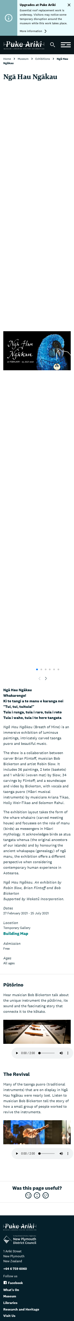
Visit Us (9, 1316)
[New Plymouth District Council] (19, 1240)
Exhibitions (43, 59)
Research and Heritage (21, 1309)
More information (31, 31)
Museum (23, 59)
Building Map (15, 933)
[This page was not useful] (46, 1195)
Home (7, 59)
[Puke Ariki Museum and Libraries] (25, 46)
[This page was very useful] (28, 1195)
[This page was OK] (37, 1195)
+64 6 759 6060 (15, 1269)
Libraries (10, 1303)
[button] (46, 678)
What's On (11, 1290)
